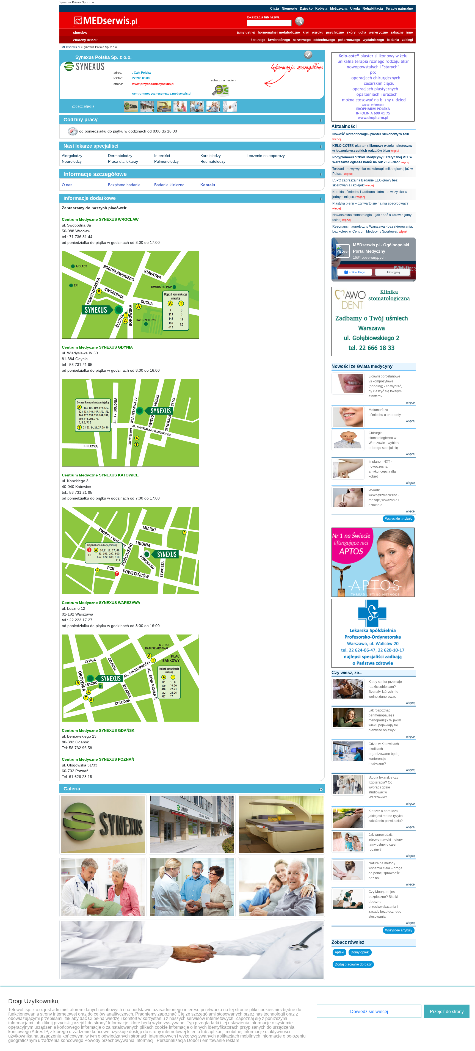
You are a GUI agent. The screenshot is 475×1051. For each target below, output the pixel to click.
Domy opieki (360, 952)
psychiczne (335, 32)
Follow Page (357, 272)
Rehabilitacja (373, 8)
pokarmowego (349, 40)
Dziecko (306, 8)
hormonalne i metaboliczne (279, 32)
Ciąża (274, 8)
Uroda (355, 8)
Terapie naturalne (399, 8)
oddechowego (324, 40)
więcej (336, 139)
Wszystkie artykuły (398, 519)
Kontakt (207, 185)
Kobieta (321, 8)
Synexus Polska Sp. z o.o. (77, 2)
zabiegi (407, 40)
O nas (67, 185)
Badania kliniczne (169, 185)
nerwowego (302, 40)
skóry (351, 32)
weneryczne (378, 32)
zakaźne (397, 32)
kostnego (258, 40)
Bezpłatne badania (124, 185)
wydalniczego (373, 40)
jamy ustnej (246, 32)
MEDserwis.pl (71, 47)
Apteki (339, 952)
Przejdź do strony (447, 1011)
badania (393, 40)
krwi (306, 32)
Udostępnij (393, 272)
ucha (362, 32)
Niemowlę (289, 8)
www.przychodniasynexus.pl (153, 83)
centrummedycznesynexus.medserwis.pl (161, 93)
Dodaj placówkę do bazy (353, 964)
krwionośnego (279, 40)
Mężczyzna (338, 8)
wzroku (317, 32)
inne (409, 32)
